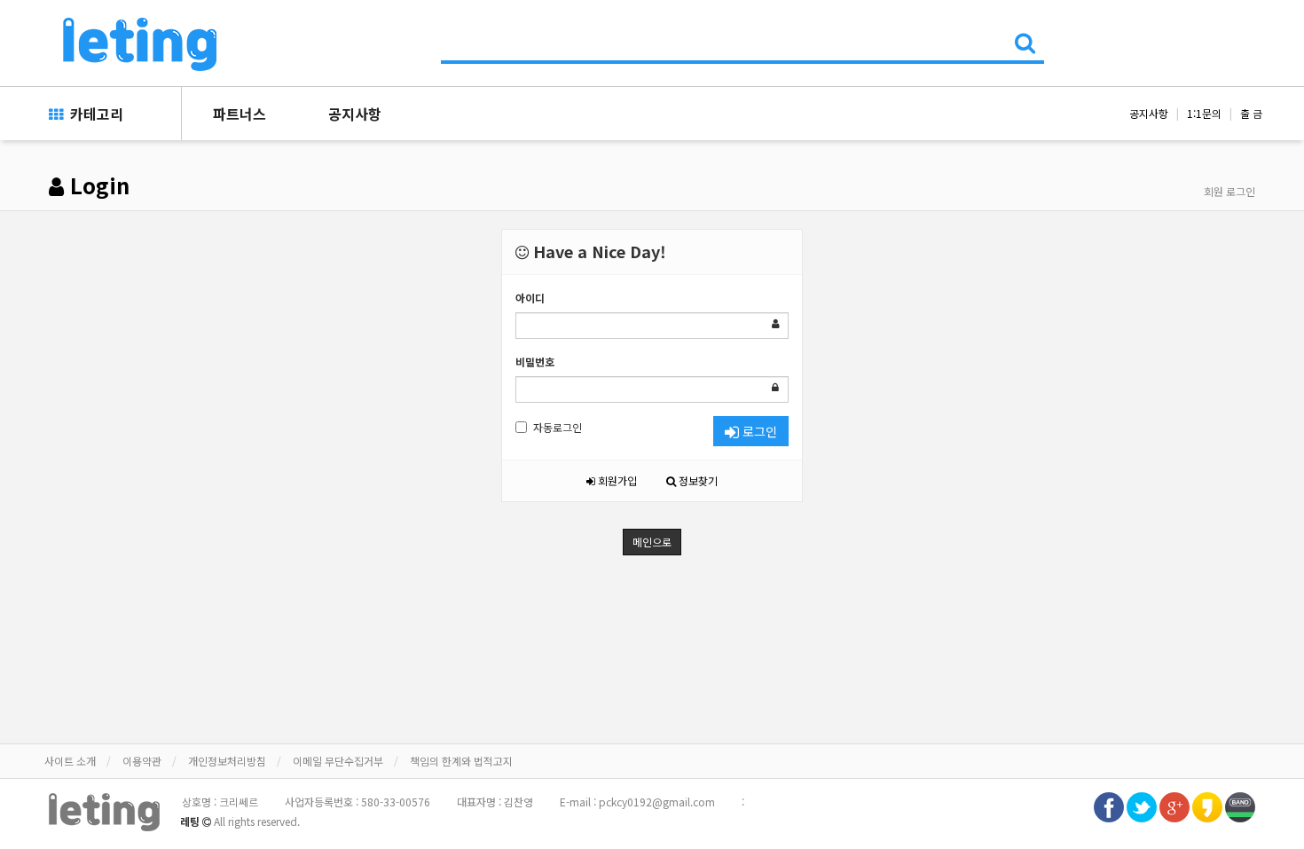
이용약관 (141, 760)
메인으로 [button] (652, 541)
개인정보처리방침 (227, 760)
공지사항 (354, 113)
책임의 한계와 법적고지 (461, 760)
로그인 (758, 431)
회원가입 (616, 480)
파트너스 (239, 113)
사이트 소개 (70, 760)
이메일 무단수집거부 (338, 760)
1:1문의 (1204, 113)
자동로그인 (557, 427)
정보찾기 (697, 480)
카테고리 (93, 113)
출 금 (1251, 113)
